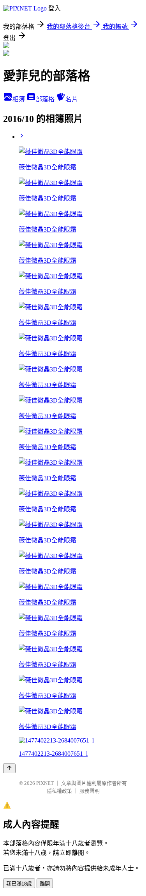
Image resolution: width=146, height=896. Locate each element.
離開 (45, 884)
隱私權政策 (59, 791)
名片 (71, 99)
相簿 (19, 99)
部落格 (46, 99)
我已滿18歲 (19, 884)
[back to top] (9, 768)
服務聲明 (89, 791)
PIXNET (45, 783)
